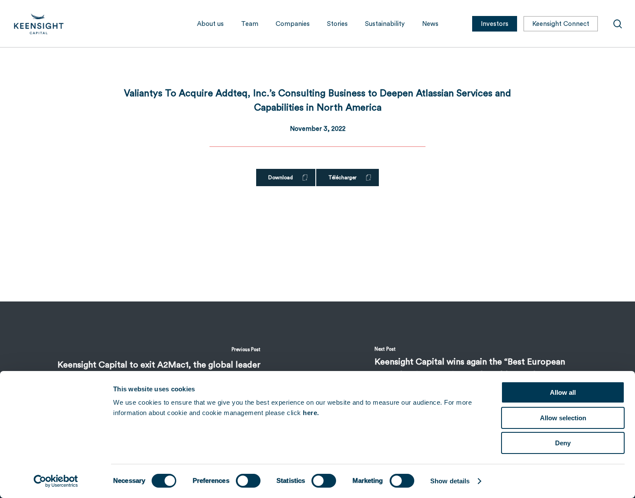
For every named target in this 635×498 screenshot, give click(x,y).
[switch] (248, 481)
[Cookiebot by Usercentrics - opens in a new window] (56, 481)
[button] (286, 177)
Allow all (563, 392)
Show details (450, 481)
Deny (563, 443)
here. (311, 412)
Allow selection (563, 418)
